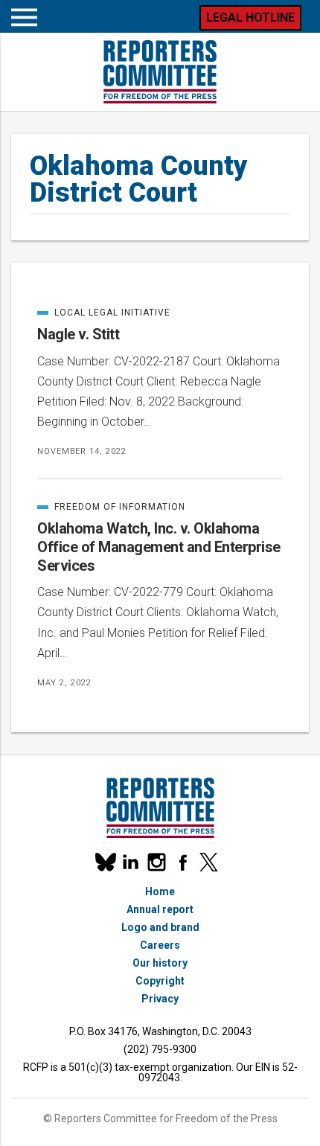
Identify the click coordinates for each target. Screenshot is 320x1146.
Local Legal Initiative (103, 312)
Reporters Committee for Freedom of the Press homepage (160, 71)
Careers (160, 945)
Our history (160, 963)
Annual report (160, 909)
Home (160, 891)
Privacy (160, 999)
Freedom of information (111, 507)
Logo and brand (160, 927)
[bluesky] (104, 862)
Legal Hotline (250, 17)
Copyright (160, 981)
